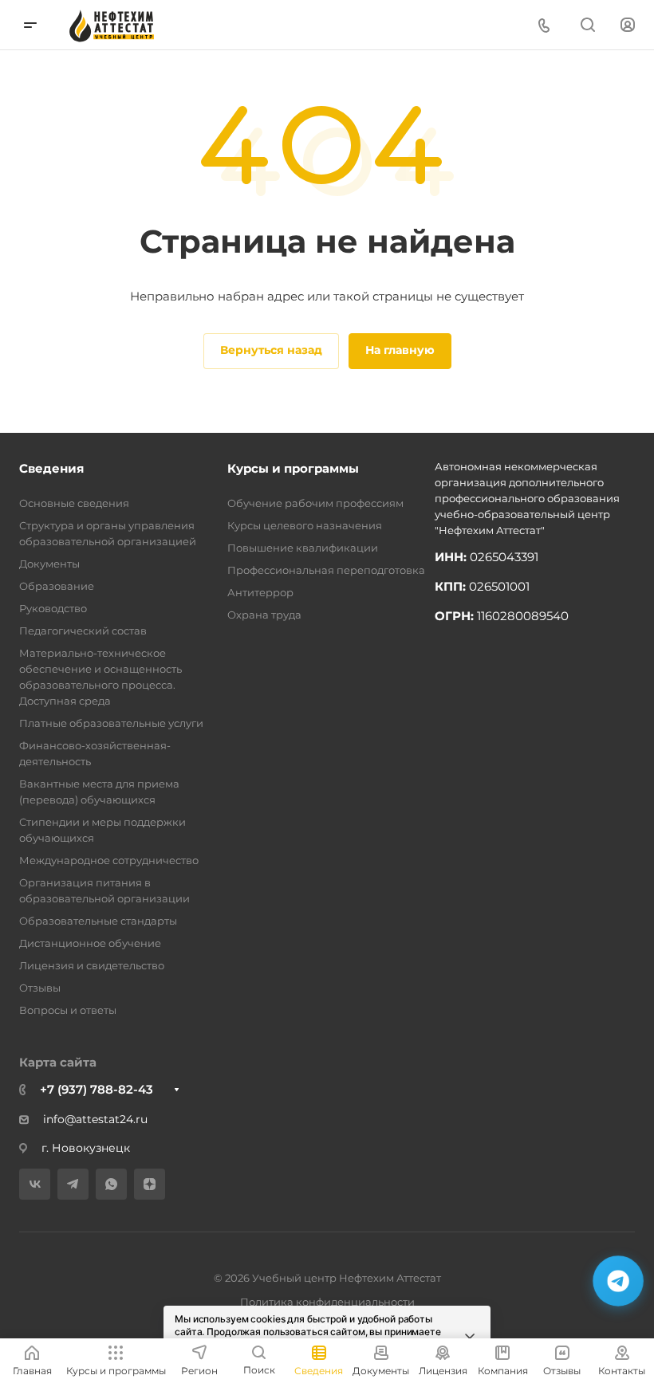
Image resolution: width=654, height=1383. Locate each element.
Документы (49, 563)
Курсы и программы (293, 468)
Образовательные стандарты (98, 920)
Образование (56, 586)
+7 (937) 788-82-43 (96, 1089)
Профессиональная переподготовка (326, 570)
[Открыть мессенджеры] (618, 1280)
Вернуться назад (271, 350)
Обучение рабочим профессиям (315, 503)
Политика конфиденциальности (327, 1301)
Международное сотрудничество (109, 860)
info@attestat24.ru (95, 1119)
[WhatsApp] (111, 1184)
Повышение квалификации (302, 547)
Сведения (51, 468)
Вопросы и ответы (67, 1010)
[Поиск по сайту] (587, 25)
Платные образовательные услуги (111, 723)
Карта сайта (58, 1062)
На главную (400, 350)
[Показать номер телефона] (544, 25)
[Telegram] (73, 1184)
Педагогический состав (83, 630)
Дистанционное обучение (90, 943)
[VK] (34, 1184)
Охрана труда (264, 614)
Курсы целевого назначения (304, 525)
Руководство (53, 608)
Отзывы (40, 987)
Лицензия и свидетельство (91, 965)
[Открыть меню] (30, 25)
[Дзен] (149, 1184)
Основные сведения (74, 503)
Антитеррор (260, 592)
